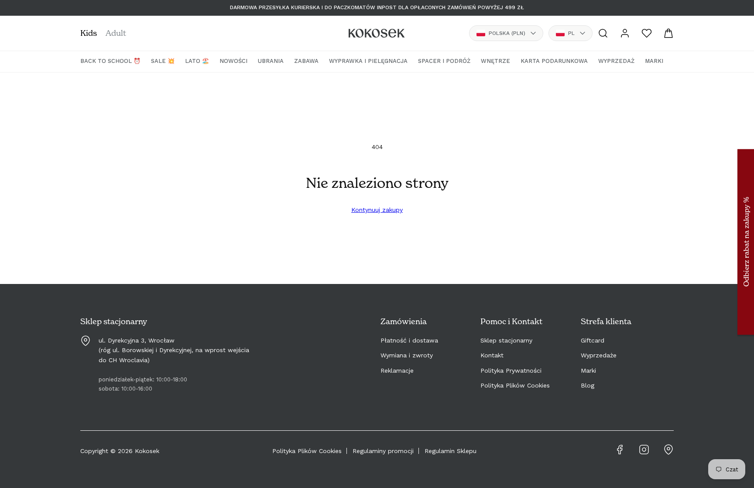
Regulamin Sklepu (450, 450)
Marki (588, 370)
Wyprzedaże (599, 355)
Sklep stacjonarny (506, 340)
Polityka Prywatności (511, 370)
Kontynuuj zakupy (377, 209)
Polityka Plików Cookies (515, 385)
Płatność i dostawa (409, 340)
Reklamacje (397, 370)
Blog (587, 385)
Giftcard (592, 340)
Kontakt (492, 355)
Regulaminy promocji (383, 450)
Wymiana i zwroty (406, 355)
